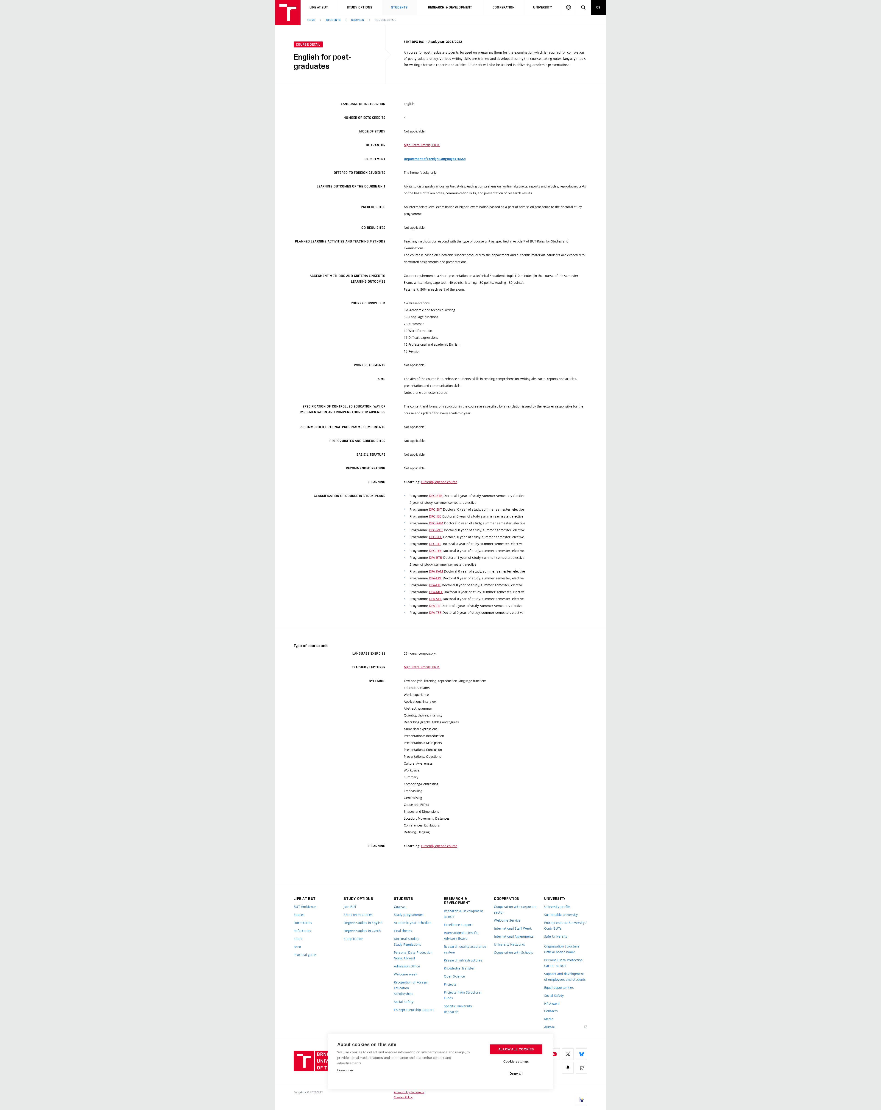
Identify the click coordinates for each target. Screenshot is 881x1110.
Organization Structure (561, 946)
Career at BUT (555, 966)
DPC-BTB (436, 495)
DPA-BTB (435, 557)
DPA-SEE (435, 599)
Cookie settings (516, 1061)
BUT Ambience (305, 906)
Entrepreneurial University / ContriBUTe (565, 925)
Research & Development (450, 7)
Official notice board (559, 952)
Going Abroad (404, 958)
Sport (298, 938)
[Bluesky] (581, 1054)
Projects (450, 984)
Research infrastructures (463, 960)
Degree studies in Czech (362, 930)
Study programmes (409, 914)
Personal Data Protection (413, 952)
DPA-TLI (434, 605)
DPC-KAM (436, 523)
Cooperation (504, 7)
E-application (353, 938)
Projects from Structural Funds (462, 995)
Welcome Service (507, 920)
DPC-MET (436, 530)
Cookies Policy (403, 1097)
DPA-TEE (435, 612)
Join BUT (350, 906)
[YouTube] (554, 1054)
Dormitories (303, 922)
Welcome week (405, 974)
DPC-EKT (435, 509)
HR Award (551, 1003)
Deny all (516, 1073)
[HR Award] (581, 1099)
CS (598, 7)
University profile (557, 906)
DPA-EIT (435, 585)
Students (399, 7)
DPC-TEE (435, 550)
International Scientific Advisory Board (461, 936)
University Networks (509, 944)
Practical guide (305, 955)
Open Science (454, 976)
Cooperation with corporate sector (515, 909)
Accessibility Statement (409, 1092)
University (542, 7)
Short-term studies (358, 914)
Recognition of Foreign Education (411, 985)
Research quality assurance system (465, 949)
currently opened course (439, 482)
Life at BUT (318, 7)
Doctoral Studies (406, 938)
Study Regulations (407, 944)
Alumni (549, 1027)
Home (311, 20)
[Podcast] (568, 1068)
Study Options (360, 7)
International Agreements (514, 936)
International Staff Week (513, 928)
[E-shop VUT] (581, 1068)
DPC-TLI (435, 544)
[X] (568, 1054)
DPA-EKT (435, 578)
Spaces (299, 914)
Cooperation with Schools (513, 952)
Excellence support (458, 925)
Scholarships (403, 994)
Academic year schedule (412, 922)
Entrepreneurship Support (414, 1010)
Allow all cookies (516, 1049)
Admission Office (407, 966)
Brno (297, 947)
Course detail (385, 20)
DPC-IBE (435, 516)
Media (548, 1019)
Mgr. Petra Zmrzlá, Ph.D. (422, 145)
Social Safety (404, 1002)
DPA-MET (436, 592)
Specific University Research (458, 1009)
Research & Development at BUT (463, 914)
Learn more (345, 1070)
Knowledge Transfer (459, 968)
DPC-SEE (435, 537)
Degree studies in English (363, 922)
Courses (357, 20)
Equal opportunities (559, 987)
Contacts (551, 1011)
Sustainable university (561, 914)
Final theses (403, 930)
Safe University (555, 936)
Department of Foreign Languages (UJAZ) (435, 159)
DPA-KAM (436, 571)
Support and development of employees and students (565, 977)
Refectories (302, 930)
